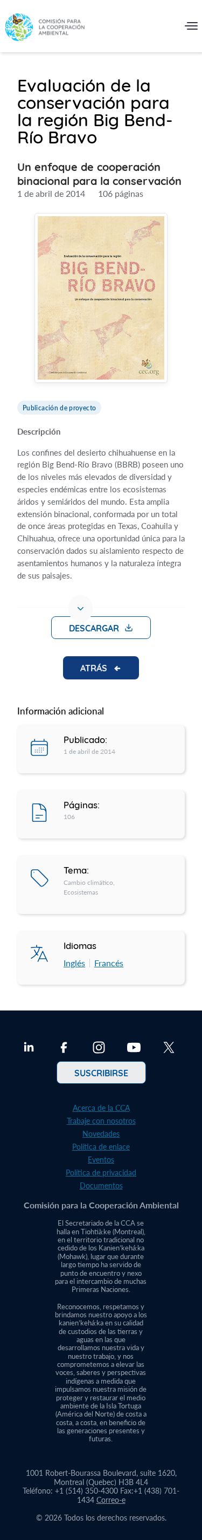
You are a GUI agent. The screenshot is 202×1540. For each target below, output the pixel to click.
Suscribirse (101, 1072)
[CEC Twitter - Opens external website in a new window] (169, 1048)
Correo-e (111, 1500)
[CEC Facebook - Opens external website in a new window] (64, 1048)
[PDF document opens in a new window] (101, 299)
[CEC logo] (44, 28)
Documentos (101, 1185)
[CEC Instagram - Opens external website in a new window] (99, 1048)
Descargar (94, 627)
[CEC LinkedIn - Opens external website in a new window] (29, 1048)
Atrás (93, 667)
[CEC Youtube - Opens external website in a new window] (134, 1048)
